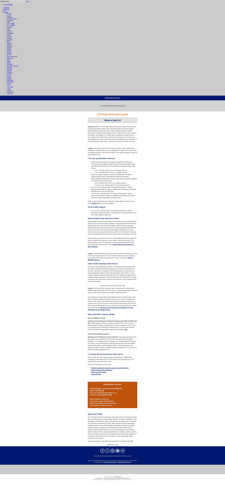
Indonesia (9, 46)
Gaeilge (9, 44)
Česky (9, 28)
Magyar (9, 43)
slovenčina (10, 80)
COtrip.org (95, 203)
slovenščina (10, 81)
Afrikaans (9, 17)
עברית (8, 75)
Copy (27, 1)
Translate (6, 12)
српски (9, 83)
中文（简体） (11, 23)
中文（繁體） (11, 25)
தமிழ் (8, 85)
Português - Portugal (12, 66)
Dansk (9, 30)
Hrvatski (9, 27)
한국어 (9, 54)
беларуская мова (12, 18)
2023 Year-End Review (98, 372)
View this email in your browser (112, 98)
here (126, 329)
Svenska (9, 74)
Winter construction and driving (101, 370)
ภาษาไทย (10, 87)
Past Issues (6, 9)
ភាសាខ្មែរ (9, 53)
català (8, 22)
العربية (9, 15)
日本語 (9, 51)
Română (9, 67)
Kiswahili (9, 72)
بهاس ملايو (10, 58)
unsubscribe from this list (124, 462)
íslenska (9, 47)
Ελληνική (9, 39)
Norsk (8, 61)
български (10, 20)
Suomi (9, 35)
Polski (8, 63)
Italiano (9, 49)
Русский (9, 69)
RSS (5, 10)
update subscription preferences (123, 478)
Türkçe (9, 88)
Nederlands (10, 33)
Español (9, 70)
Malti (8, 59)
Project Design (96, 374)
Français (9, 36)
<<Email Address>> (117, 476)
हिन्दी (8, 41)
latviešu (9, 78)
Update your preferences (110, 462)
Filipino (9, 90)
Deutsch (9, 38)
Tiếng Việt (10, 93)
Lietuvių (9, 77)
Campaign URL (4, 1)
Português (10, 64)
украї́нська (10, 92)
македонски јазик (12, 56)
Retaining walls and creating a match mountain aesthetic (110, 368)
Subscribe (6, 7)
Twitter (8, 4)
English (9, 14)
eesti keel (9, 32)
